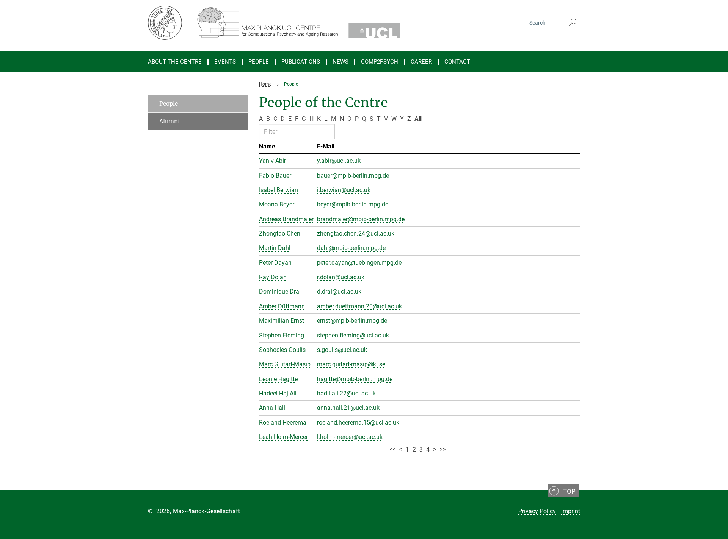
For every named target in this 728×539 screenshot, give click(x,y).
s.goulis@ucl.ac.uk (342, 349)
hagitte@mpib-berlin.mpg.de (354, 379)
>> (442, 449)
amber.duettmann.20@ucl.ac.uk (359, 306)
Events (225, 62)
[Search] (573, 22)
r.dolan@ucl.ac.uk (340, 277)
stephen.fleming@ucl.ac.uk (353, 335)
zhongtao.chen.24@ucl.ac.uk (355, 233)
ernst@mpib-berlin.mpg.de (352, 320)
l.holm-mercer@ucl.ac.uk (350, 437)
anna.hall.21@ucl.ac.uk (348, 407)
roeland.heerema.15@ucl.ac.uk (358, 422)
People (168, 103)
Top (569, 491)
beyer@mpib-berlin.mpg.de (352, 204)
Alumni (169, 121)
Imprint (570, 511)
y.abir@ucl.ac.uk (339, 160)
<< (393, 449)
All (418, 118)
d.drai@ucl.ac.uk (339, 291)
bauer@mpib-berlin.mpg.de (353, 175)
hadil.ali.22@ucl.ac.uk (346, 393)
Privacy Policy (537, 511)
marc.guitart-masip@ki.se (351, 364)
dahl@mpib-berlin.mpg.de (351, 248)
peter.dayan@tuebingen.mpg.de (359, 262)
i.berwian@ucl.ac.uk (343, 190)
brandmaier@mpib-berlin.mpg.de (361, 219)
